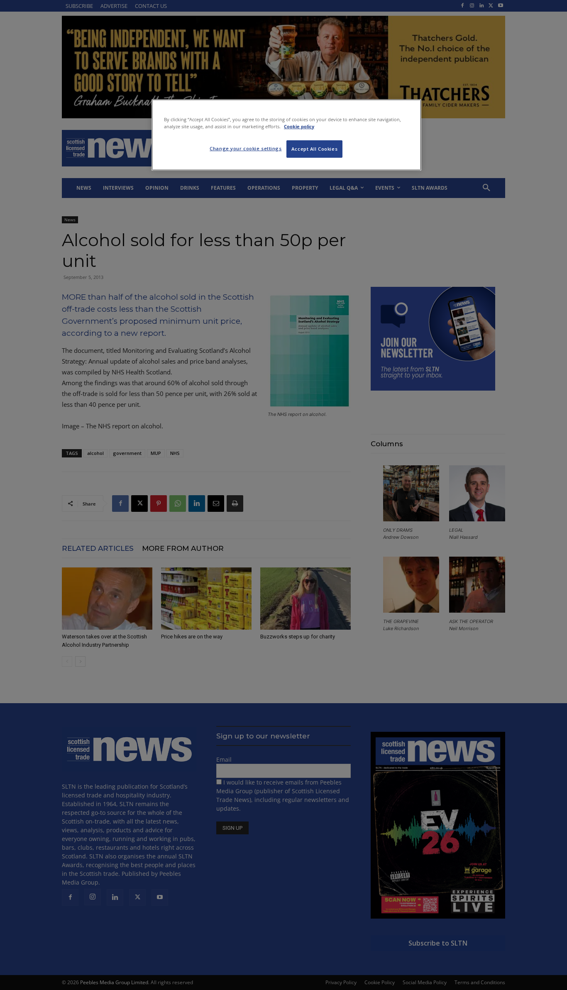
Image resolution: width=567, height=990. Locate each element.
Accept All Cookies (314, 149)
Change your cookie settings (245, 148)
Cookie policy (299, 126)
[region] (286, 135)
